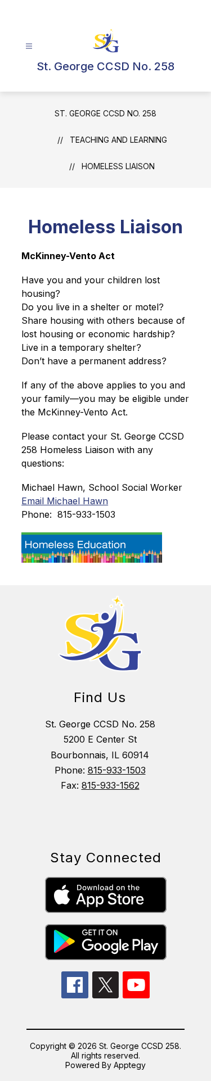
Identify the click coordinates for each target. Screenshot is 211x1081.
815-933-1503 (117, 770)
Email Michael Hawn (64, 500)
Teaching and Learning (118, 139)
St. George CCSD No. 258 (105, 113)
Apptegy (130, 1065)
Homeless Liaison (118, 166)
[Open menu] (29, 46)
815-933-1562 (111, 785)
